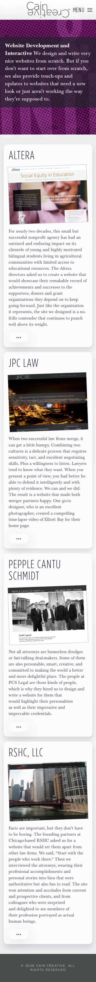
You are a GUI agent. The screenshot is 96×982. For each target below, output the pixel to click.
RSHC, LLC (26, 752)
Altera (22, 155)
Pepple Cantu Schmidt (35, 569)
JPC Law (24, 363)
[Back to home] (48, 10)
